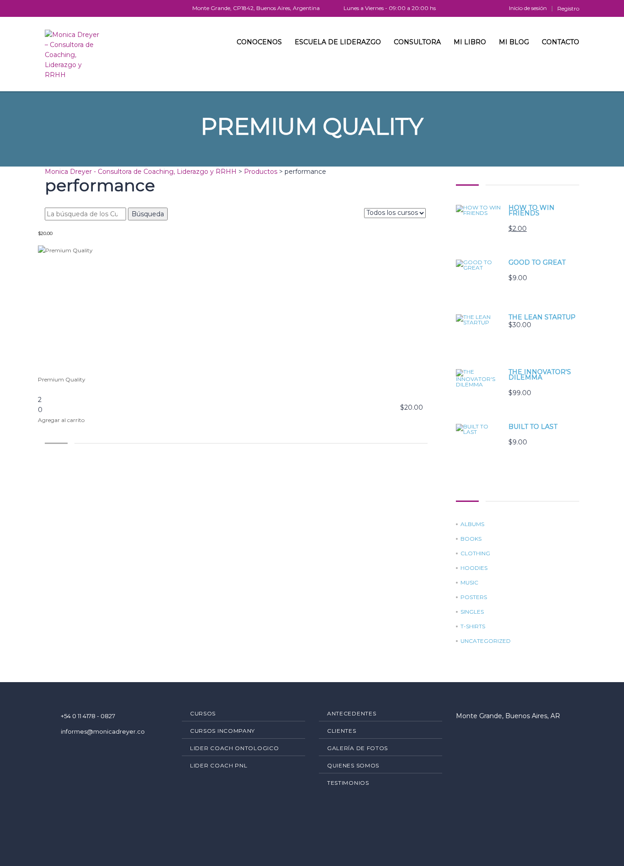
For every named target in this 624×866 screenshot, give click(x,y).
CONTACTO (560, 42)
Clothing (475, 553)
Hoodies (473, 568)
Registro (568, 8)
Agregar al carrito (61, 420)
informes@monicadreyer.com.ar (109, 731)
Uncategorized (485, 641)
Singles (472, 612)
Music (469, 582)
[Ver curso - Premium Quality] (236, 310)
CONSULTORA (417, 42)
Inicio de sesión (528, 8)
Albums (472, 524)
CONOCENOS (259, 42)
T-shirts (472, 626)
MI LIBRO (470, 42)
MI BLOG (514, 42)
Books (470, 539)
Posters (473, 597)
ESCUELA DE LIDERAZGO (338, 42)
